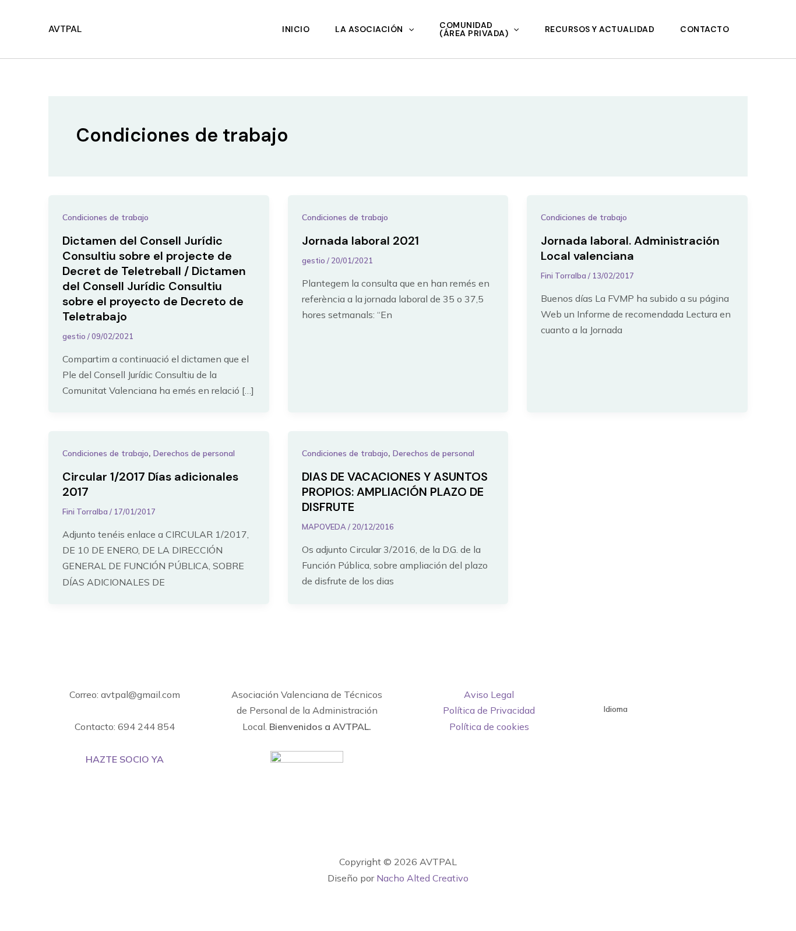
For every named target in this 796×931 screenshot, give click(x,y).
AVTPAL (65, 29)
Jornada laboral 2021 (360, 240)
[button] (408, 29)
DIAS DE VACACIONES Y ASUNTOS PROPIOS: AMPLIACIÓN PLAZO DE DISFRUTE (395, 491)
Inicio (295, 29)
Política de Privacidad (489, 710)
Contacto (704, 29)
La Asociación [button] (369, 29)
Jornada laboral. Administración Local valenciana (630, 248)
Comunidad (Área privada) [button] (473, 29)
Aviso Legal (489, 694)
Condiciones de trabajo (105, 217)
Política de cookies (489, 726)
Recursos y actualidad (600, 29)
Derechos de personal (194, 453)
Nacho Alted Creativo (422, 878)
